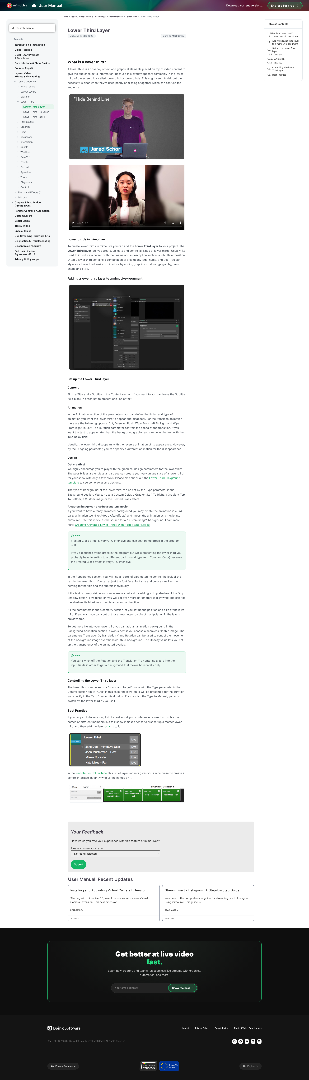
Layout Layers (28, 91)
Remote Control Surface (91, 773)
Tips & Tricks (22, 225)
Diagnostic (26, 182)
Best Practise (279, 74)
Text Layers (27, 121)
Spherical (25, 172)
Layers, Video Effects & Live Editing (27, 75)
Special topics (23, 230)
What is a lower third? (281, 33)
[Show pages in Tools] (18, 177)
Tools (23, 177)
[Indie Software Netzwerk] (148, 1066)
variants (109, 726)
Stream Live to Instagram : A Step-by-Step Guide (202, 890)
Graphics (25, 126)
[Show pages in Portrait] (18, 167)
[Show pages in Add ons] (15, 197)
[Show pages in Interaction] (18, 142)
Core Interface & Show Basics (32, 63)
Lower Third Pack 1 (34, 116)
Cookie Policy (221, 1028)
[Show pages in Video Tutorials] (12, 50)
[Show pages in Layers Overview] (15, 81)
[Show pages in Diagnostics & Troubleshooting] (12, 241)
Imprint (185, 1028)
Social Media (22, 220)
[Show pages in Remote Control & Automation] (12, 211)
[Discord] (259, 1041)
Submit (78, 864)
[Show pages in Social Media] (12, 221)
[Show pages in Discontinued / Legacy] (12, 246)
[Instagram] (234, 1041)
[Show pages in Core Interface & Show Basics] (12, 63)
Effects (24, 162)
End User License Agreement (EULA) (26, 253)
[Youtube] (247, 1041)
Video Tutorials (23, 49)
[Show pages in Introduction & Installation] (12, 45)
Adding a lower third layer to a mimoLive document (285, 42)
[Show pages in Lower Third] (18, 102)
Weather (25, 152)
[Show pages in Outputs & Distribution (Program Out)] (12, 202)
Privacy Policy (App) (27, 259)
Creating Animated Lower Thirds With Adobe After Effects (112, 524)
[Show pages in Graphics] (18, 127)
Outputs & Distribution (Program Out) (28, 204)
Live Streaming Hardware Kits (32, 235)
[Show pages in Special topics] (12, 231)
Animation (279, 58)
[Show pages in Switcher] (18, 97)
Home (65, 16)
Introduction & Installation (30, 44)
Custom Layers (23, 215)
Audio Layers (27, 86)
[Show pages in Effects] (18, 162)
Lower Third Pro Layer (36, 111)
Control (24, 187)
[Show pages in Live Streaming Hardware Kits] (12, 236)
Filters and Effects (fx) (30, 192)
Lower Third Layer (34, 106)
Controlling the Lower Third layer (283, 69)
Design (278, 63)
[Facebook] (240, 1041)
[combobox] (32, 28)
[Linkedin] (253, 1041)
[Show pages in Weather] (18, 152)
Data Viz (25, 157)
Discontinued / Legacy (28, 245)
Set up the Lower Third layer (284, 50)
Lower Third (27, 101)
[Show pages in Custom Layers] (12, 216)
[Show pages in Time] (18, 132)
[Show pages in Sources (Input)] (12, 68)
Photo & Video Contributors (248, 1028)
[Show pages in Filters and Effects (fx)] (15, 192)
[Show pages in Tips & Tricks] (12, 226)
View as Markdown (173, 36)
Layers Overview (27, 81)
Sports (24, 146)
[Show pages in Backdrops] (18, 137)
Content (278, 54)
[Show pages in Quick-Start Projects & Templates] (12, 55)
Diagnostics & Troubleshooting (32, 240)
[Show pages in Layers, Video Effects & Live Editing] (12, 73)
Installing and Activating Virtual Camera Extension (108, 890)
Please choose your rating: (88, 848)
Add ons (22, 197)
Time (23, 131)
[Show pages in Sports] (18, 147)
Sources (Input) (24, 68)
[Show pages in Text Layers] (18, 122)
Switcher (25, 96)
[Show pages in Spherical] (18, 172)
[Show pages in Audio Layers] (18, 86)
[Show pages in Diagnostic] (18, 182)
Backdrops (26, 136)
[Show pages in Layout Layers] (18, 92)
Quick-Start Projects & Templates (27, 56)
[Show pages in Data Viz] (18, 157)
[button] (63, 1066)
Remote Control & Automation (32, 210)
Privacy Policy (202, 1028)
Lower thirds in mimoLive (285, 36)
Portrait (24, 167)
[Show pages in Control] (18, 187)
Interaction (26, 141)
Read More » (77, 910)
